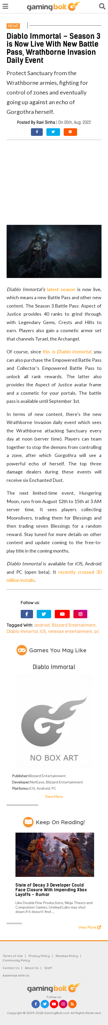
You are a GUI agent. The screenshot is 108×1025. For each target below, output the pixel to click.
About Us (32, 968)
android (42, 625)
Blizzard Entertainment (74, 625)
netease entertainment (70, 631)
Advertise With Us (16, 975)
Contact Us (11, 968)
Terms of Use (13, 956)
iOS (43, 631)
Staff (48, 968)
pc (96, 631)
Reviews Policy (67, 956)
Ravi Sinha (45, 122)
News (13, 26)
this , (67, 351)
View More (54, 796)
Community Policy (16, 960)
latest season (61, 289)
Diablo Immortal (22, 631)
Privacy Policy (39, 956)
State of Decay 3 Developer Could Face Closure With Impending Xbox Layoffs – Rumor (51, 890)
